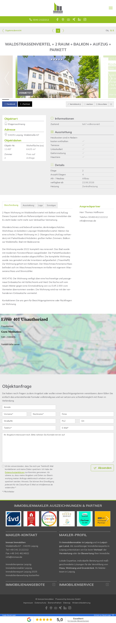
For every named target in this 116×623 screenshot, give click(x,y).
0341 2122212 (41, 19)
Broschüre (102, 104)
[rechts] (63, 30)
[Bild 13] (89, 99)
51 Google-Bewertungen (78, 621)
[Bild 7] (47, 99)
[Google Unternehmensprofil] (63, 19)
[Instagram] (85, 19)
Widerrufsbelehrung (81, 602)
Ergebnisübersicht (13, 30)
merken (89, 104)
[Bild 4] (26, 99)
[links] (53, 30)
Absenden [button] (104, 468)
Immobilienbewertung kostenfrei (22, 575)
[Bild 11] (75, 99)
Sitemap (66, 602)
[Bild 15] (103, 99)
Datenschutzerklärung (14, 472)
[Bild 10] (68, 99)
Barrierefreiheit (54, 602)
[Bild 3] (19, 99)
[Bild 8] (54, 99)
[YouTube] (68, 19)
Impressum (28, 602)
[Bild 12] (82, 99)
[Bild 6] (40, 99)
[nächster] (107, 519)
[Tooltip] (112, 615)
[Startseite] (58, 8)
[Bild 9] (61, 99)
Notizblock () (75, 104)
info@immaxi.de (88, 220)
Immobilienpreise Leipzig (18, 564)
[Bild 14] (96, 99)
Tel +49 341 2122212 (17, 549)
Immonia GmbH (73, 599)
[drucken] (111, 104)
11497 (7, 149)
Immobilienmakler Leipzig (19, 568)
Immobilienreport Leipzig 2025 (21, 571)
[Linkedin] (79, 19)
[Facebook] (57, 19)
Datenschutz (40, 602)
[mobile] (111, 8)
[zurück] (9, 519)
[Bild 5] (33, 99)
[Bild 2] (12, 99)
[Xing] (74, 19)
